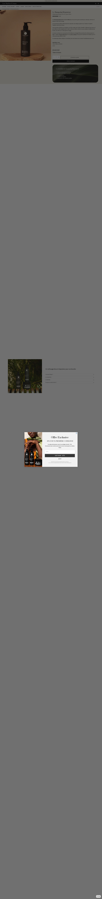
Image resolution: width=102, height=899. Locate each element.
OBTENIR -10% (60, 455)
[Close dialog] (76, 433)
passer (59, 459)
